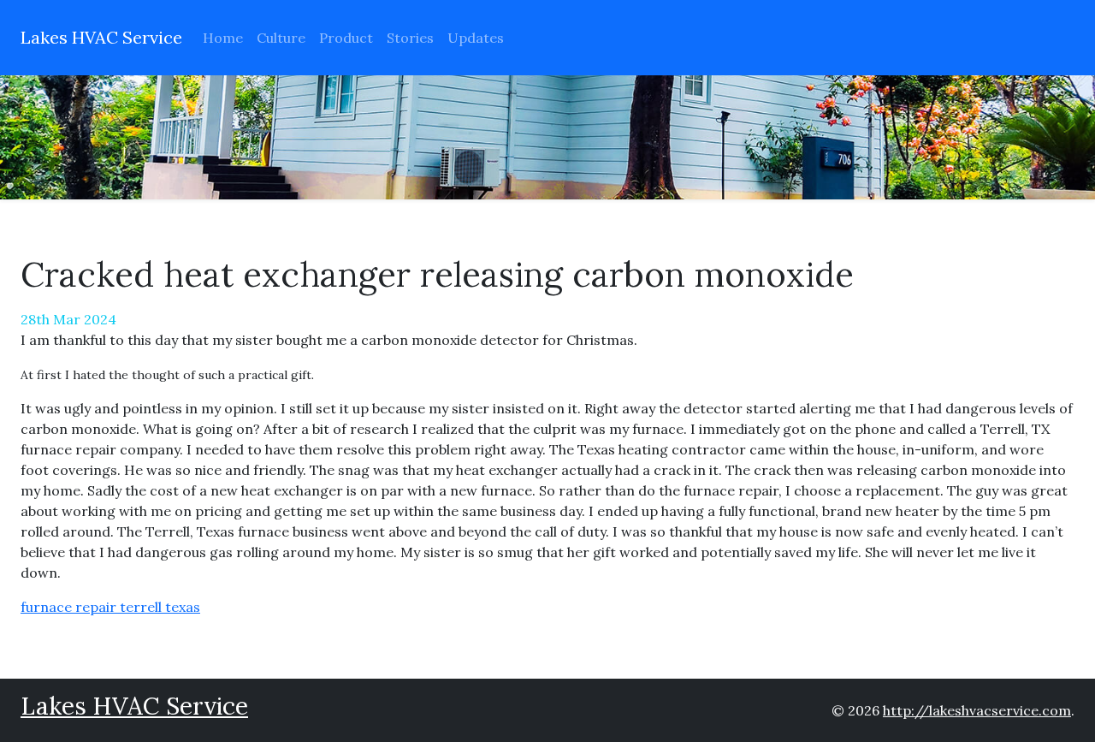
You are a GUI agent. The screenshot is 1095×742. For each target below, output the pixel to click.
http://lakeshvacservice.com (977, 710)
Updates (475, 37)
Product (346, 37)
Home (223, 37)
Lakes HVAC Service (101, 37)
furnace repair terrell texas (110, 606)
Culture (281, 37)
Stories (410, 37)
